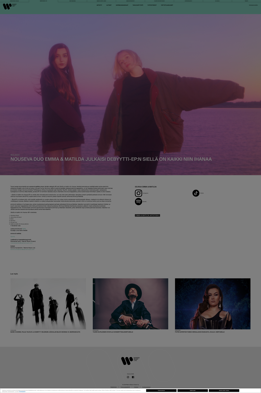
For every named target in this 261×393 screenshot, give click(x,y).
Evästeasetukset (161, 390)
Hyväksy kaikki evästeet (224, 390)
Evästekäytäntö (22, 391)
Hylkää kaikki (193, 390)
